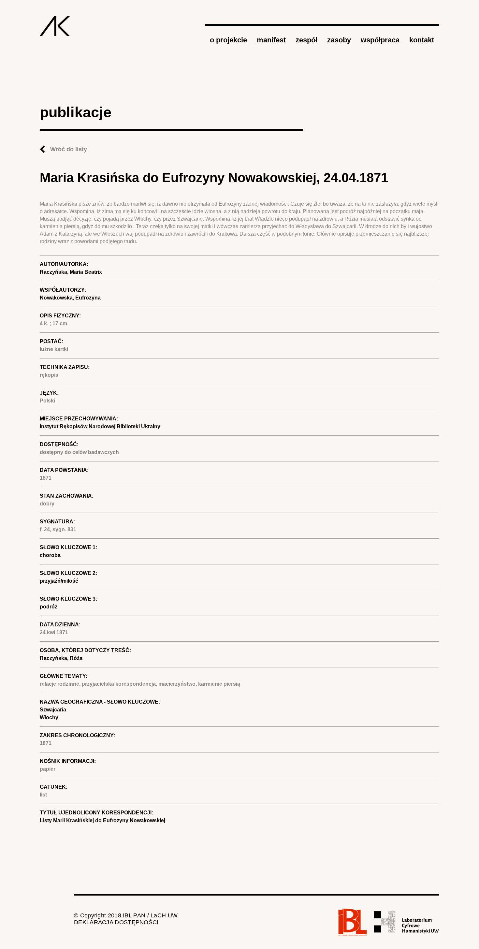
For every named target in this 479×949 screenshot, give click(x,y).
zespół (306, 40)
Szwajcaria (53, 709)
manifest (271, 40)
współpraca (380, 40)
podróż (48, 606)
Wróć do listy (68, 149)
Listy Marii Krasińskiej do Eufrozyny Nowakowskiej (102, 820)
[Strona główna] (55, 26)
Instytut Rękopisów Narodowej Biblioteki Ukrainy (100, 426)
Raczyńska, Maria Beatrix (71, 272)
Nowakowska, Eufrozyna (70, 297)
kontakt (421, 40)
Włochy (49, 717)
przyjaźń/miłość (59, 581)
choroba (50, 555)
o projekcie (228, 40)
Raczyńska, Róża (61, 658)
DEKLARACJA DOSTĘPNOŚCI (116, 922)
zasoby (339, 40)
